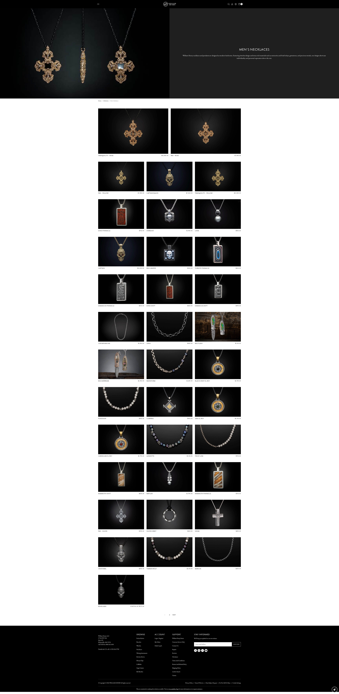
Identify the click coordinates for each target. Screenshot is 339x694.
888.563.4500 (110, 644)
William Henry (115, 683)
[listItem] (223, 683)
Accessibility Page (174, 689)
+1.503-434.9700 (114, 649)
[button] (229, 4)
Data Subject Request (211, 683)
